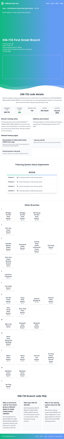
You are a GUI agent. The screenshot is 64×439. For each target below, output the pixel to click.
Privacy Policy (58, 436)
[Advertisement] (33, 25)
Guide (61, 3)
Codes (52, 3)
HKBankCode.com (12, 3)
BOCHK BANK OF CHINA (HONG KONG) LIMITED (20, 8)
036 (19, 112)
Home (4, 8)
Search (48, 3)
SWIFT (57, 3)
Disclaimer (51, 436)
